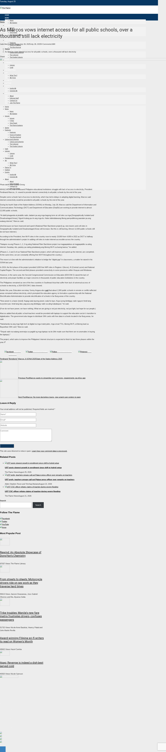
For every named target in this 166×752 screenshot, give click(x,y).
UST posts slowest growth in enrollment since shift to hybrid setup (33, 468)
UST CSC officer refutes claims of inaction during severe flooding (32, 491)
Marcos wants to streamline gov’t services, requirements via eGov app (51, 378)
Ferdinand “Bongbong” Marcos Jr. (13, 359)
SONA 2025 (31, 359)
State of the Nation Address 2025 (49, 359)
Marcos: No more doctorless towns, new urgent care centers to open (49, 397)
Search (3, 501)
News (2, 22)
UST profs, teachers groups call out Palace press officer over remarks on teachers (39, 479)
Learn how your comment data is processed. (49, 451)
